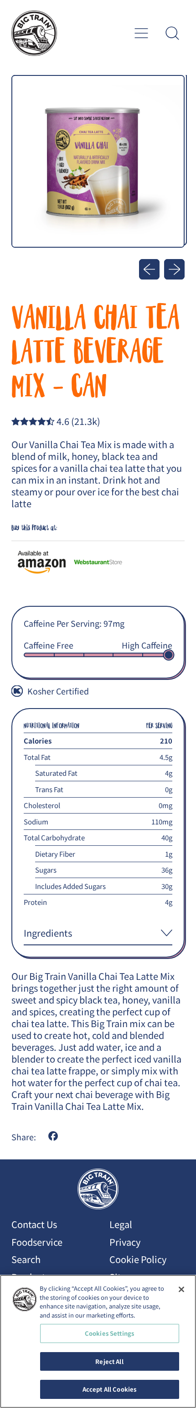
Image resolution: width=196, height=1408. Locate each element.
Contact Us (34, 1224)
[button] (172, 33)
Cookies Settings (109, 1333)
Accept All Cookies (109, 1389)
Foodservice (36, 1241)
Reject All (109, 1361)
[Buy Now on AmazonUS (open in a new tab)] (42, 562)
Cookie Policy (137, 1259)
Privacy (124, 1241)
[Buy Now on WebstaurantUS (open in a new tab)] (98, 562)
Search (26, 1259)
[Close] (181, 1289)
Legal (120, 1224)
